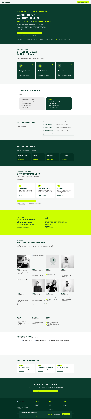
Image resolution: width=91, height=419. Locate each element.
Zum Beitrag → (21, 371)
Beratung (41, 2)
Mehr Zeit (36, 405)
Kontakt (73, 2)
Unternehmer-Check (82, 2)
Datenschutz (51, 409)
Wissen (63, 2)
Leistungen (52, 2)
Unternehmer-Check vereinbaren (27, 201)
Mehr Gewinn (37, 404)
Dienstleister (64, 405)
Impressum (50, 408)
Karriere (68, 2)
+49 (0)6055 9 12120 (20, 408)
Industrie (64, 404)
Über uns (58, 2)
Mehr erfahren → (22, 77)
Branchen (46, 2)
